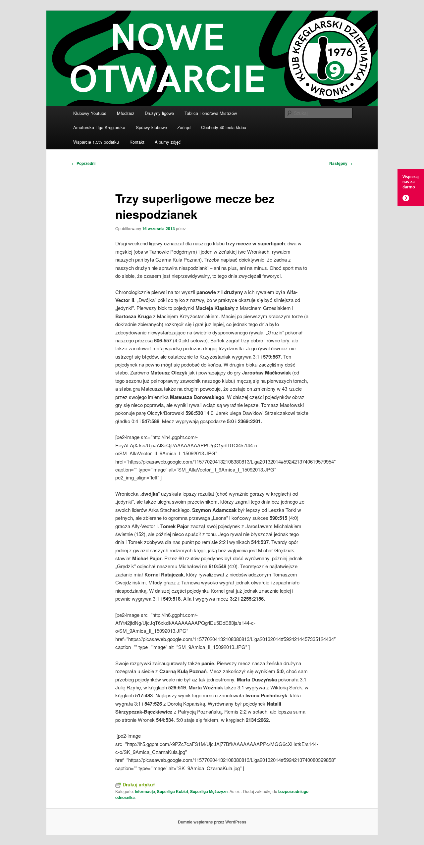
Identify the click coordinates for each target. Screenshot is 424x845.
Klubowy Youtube (89, 113)
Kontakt (137, 142)
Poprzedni (83, 163)
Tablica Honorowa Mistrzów (211, 113)
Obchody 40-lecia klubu (223, 127)
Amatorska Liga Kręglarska (99, 127)
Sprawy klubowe (151, 127)
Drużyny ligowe (159, 113)
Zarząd (183, 127)
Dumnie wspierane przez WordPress (212, 822)
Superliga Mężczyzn (209, 791)
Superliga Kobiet (172, 791)
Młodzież (125, 113)
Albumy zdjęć (168, 142)
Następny (340, 163)
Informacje (145, 791)
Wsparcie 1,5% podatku (96, 142)
